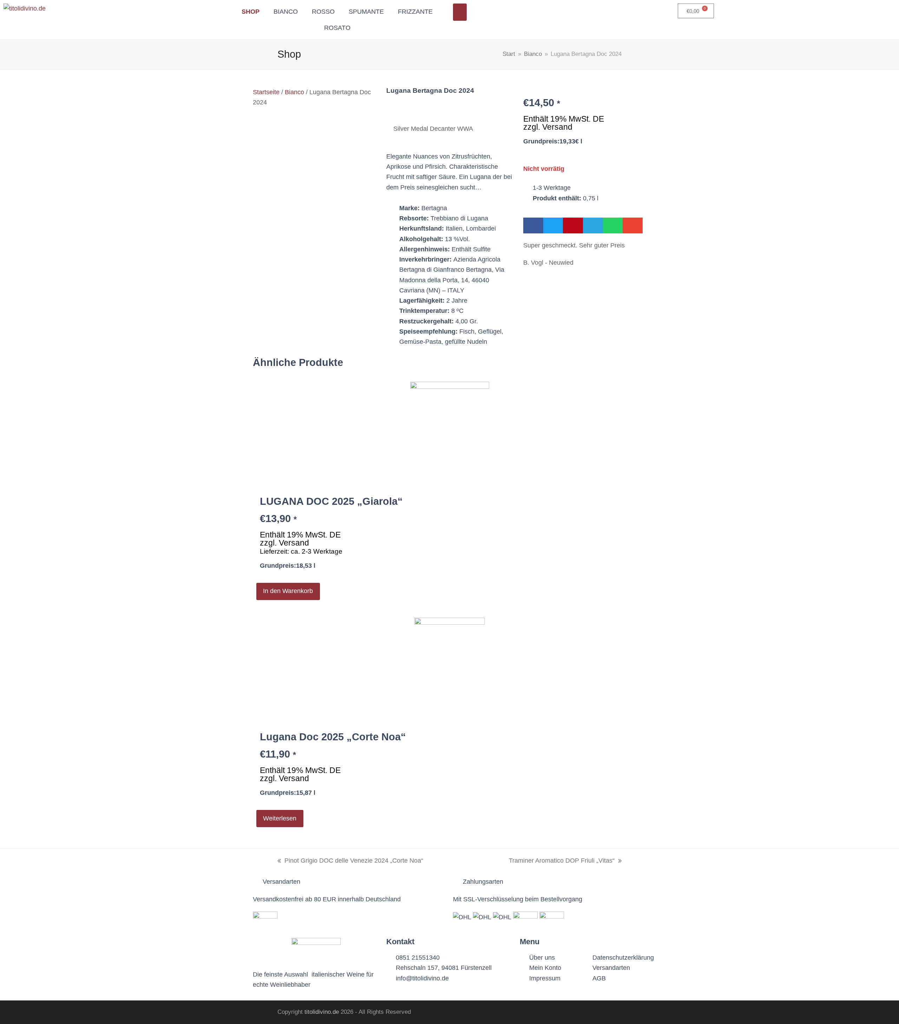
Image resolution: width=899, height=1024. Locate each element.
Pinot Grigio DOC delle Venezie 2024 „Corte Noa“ (350, 860)
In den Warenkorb (288, 590)
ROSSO (323, 11)
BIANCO (286, 11)
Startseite (266, 92)
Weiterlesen (279, 818)
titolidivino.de (321, 1012)
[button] (533, 225)
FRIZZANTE (415, 11)
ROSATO (337, 27)
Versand (557, 126)
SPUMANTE (366, 11)
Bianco (294, 92)
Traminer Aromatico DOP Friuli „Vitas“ (562, 860)
